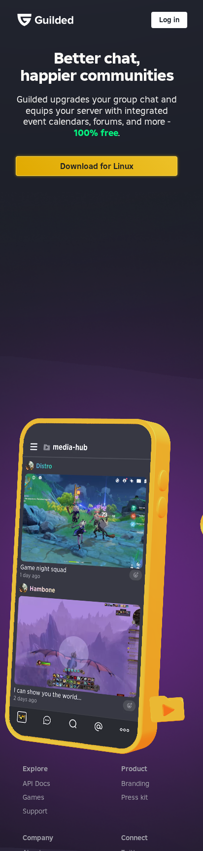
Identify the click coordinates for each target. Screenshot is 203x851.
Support (35, 811)
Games (33, 797)
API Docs (36, 783)
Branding (135, 783)
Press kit (134, 797)
